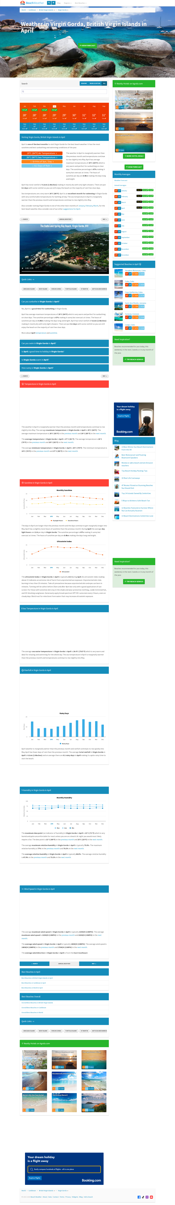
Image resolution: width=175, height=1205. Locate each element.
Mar (44, 106)
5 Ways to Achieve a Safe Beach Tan (136, 500)
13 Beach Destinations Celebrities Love (137, 516)
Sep (103, 106)
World (24, 10)
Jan (24, 106)
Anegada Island (29, 289)
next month (101, 433)
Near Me (84, 83)
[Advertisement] (64, 469)
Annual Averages (120, 185)
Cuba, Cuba (129, 281)
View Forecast (88, 45)
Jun (74, 106)
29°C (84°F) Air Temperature (41, 153)
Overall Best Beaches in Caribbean (34, 1007)
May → (105, 219)
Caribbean (32, 10)
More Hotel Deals (134, 156)
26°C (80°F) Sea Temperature (41, 157)
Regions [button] (67, 3)
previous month (70, 433)
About (45, 1197)
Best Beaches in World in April (32, 988)
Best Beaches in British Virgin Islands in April (37, 978)
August (123, 231)
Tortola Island (71, 289)
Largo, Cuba (130, 325)
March (95, 205)
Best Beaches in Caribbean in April (34, 983)
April (123, 208)
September (125, 237)
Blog (58, 3)
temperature (41, 333)
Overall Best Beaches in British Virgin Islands (37, 1003)
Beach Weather (36, 1197)
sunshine (53, 333)
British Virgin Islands (46, 10)
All (104, 83)
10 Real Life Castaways (131, 478)
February (88, 205)
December (125, 255)
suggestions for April (71, 209)
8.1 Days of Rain (42, 165)
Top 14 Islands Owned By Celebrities (136, 493)
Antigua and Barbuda (100, 289)
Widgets (75, 1197)
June (123, 220)
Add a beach (88, 1197)
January (81, 205)
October (124, 243)
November (125, 249)
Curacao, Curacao (132, 314)
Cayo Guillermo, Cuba (133, 292)
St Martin (84, 289)
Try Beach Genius (134, 359)
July (122, 226)
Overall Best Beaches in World (32, 1012)
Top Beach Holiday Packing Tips (134, 471)
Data (50, 1197)
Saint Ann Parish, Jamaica (135, 303)
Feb (34, 106)
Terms (62, 1197)
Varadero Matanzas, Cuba (135, 270)
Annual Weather (65, 219)
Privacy (68, 1197)
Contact (56, 1197)
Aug (94, 106)
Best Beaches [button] (80, 3)
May (64, 106)
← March (25, 219)
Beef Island (43, 289)
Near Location (95, 83)
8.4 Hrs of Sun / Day (42, 161)
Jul (84, 106)
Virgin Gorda (62, 10)
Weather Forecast (120, 180)
